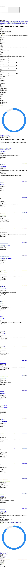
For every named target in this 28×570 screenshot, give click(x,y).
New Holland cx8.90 (3, 421)
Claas (20, 23)
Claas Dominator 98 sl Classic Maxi (6, 258)
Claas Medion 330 (3, 363)
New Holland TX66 (3, 348)
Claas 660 (1, 303)
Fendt (26, 23)
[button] (14, 16)
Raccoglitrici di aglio (2, 23)
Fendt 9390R (2, 318)
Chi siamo (1, 556)
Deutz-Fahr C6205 (3, 166)
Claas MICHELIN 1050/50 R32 (5, 245)
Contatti (5, 556)
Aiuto (3, 556)
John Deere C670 (3, 378)
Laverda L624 (2, 393)
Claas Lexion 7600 (3, 230)
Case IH (16, 23)
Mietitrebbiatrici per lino (24, 22)
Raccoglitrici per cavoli (18, 22)
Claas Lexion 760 (3, 288)
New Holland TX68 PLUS (4, 407)
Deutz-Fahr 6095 (2, 151)
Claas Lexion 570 (3, 215)
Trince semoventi (14, 21)
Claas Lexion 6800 (3, 511)
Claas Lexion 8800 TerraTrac (5, 481)
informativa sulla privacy (12, 522)
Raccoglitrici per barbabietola (20, 21)
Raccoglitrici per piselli (6, 22)
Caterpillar (18, 23)
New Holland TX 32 (3, 333)
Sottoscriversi (2, 521)
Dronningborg (23, 23)
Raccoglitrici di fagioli (12, 22)
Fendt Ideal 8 (2, 184)
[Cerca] (14, 10)
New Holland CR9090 (3, 272)
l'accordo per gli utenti (18, 522)
